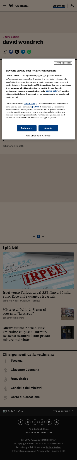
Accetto (48, 128)
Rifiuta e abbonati (63, 63)
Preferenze (26, 128)
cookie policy (52, 91)
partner (35, 107)
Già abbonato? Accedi (38, 135)
